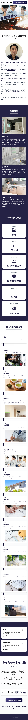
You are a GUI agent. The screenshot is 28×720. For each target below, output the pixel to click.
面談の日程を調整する (21, 2)
